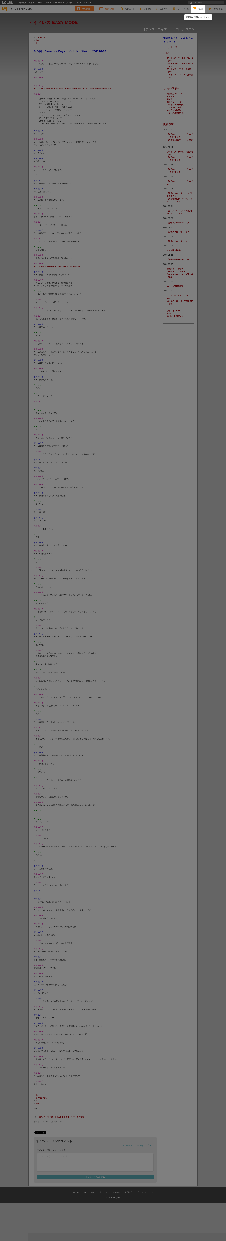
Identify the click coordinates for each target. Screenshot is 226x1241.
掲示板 (200, 9)
